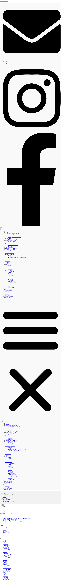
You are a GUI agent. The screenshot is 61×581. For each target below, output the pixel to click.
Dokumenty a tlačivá (10, 254)
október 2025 (6, 551)
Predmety (5, 263)
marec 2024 (6, 564)
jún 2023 (5, 573)
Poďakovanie (8, 262)
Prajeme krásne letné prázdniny (10, 519)
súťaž (4, 535)
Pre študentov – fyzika (8, 501)
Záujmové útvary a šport (11, 240)
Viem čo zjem (11, 287)
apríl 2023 (5, 576)
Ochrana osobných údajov (14, 258)
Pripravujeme (8, 290)
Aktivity (4, 530)
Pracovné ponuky (7, 295)
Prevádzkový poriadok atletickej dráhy (17, 257)
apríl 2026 (5, 544)
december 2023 (7, 568)
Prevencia (10, 246)
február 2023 (6, 578)
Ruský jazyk (10, 283)
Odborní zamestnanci (13, 236)
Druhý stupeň (8, 270)
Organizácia (8, 238)
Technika (10, 286)
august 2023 (6, 572)
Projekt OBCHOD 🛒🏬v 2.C (9, 520)
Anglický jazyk (11, 271)
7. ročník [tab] (2, 505)
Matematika (10, 280)
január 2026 (6, 547)
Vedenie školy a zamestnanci (12, 233)
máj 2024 (5, 562)
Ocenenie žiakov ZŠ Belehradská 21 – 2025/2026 (14, 523)
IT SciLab (7, 294)
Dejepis (9, 274)
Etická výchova (11, 275)
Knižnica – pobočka (9, 253)
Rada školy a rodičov (10, 249)
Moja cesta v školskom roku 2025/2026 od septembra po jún (17, 518)
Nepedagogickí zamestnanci (14, 237)
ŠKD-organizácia (9, 289)
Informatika (10, 279)
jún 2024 (5, 561)
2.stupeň (5, 529)
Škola (4, 231)
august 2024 (6, 559)
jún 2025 (5, 552)
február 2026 (6, 546)
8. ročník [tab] (2, 506)
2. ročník (10, 266)
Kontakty (7, 261)
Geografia (10, 278)
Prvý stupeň (8, 264)
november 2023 (7, 569)
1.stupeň (5, 527)
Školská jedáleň (9, 247)
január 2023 (6, 579)
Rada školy (10, 250)
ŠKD (4, 288)
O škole (7, 232)
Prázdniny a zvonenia (13, 239)
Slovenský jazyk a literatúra (14, 285)
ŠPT (4, 534)
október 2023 (6, 570)
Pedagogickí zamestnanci (14, 234)
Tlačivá (9, 256)
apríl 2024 (5, 563)
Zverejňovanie (6, 297)
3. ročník (10, 267)
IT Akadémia (6, 293)
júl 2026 (5, 540)
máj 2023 (5, 574)
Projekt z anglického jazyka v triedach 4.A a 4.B (14, 521)
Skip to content (4, 1)
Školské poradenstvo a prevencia (13, 244)
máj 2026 (5, 543)
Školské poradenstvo (13, 245)
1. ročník (9, 265)
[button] (30, 360)
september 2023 (7, 571)
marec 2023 (6, 577)
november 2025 (6, 549)
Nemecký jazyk (11, 281)
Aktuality (5, 531)
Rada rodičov (11, 251)
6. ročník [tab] (2, 504)
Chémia (9, 273)
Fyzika (9, 277)
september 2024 (7, 557)
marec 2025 (6, 553)
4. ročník (10, 269)
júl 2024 (5, 560)
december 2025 (6, 548)
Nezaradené (6, 532)
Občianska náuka (12, 282)
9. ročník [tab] (2, 507)
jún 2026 (5, 541)
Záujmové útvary (12, 241)
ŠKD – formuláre (9, 291)
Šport (9, 242)
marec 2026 (6, 545)
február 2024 (6, 565)
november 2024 (7, 555)
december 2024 (7, 554)
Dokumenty (10, 255)
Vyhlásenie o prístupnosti (14, 259)
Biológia (9, 272)
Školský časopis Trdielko (11, 248)
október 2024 (6, 556)
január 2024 (6, 566)
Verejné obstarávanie (8, 296)
